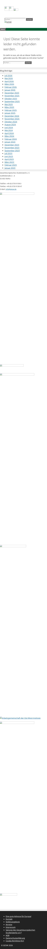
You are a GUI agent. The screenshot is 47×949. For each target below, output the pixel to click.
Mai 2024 (9, 130)
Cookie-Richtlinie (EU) (15, 941)
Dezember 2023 (12, 145)
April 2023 (9, 159)
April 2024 (9, 133)
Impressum (11, 927)
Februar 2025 (11, 110)
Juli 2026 (8, 75)
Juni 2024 (9, 127)
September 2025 (12, 101)
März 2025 (9, 107)
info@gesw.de (11, 189)
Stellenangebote (13, 922)
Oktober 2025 (11, 98)
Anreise (9, 924)
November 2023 (12, 147)
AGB (7, 935)
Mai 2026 (9, 78)
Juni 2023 (9, 156)
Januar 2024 (10, 142)
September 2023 (12, 150)
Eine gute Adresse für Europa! (18, 916)
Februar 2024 (11, 139)
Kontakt (9, 919)
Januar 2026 (10, 90)
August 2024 (10, 124)
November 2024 (12, 119)
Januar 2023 (10, 168)
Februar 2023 (11, 165)
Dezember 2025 (12, 93)
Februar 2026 (11, 87)
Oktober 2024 (11, 121)
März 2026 (9, 84)
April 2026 (9, 81)
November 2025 (12, 95)
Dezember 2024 (12, 116)
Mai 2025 (9, 104)
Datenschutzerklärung (15, 938)
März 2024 (9, 136)
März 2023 (9, 162)
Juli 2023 (8, 153)
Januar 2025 (10, 113)
